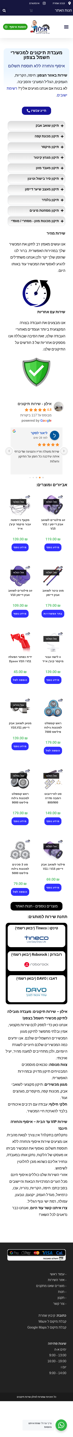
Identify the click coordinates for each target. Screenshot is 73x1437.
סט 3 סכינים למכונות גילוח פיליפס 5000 (20, 869)
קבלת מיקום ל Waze (52, 1321)
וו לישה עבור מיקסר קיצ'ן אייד (52, 659)
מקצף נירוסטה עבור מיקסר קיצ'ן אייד (20, 524)
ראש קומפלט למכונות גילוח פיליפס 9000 (20, 798)
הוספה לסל (20, 680)
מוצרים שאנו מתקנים (50, 1286)
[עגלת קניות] (31, 11)
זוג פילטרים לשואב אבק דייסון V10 (20, 592)
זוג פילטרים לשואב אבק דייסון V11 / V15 (53, 524)
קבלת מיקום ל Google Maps (46, 1327)
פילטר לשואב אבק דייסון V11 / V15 (53, 866)
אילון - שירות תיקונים (35, 404)
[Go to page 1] (40, 477)
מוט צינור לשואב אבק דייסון (53, 592)
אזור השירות (56, 1280)
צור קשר (58, 1303)
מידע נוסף (52, 547)
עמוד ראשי (57, 1274)
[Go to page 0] (43, 477)
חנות (61, 1292)
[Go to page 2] (36, 477)
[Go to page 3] (33, 477)
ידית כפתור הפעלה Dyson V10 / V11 (20, 659)
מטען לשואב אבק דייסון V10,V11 (20, 725)
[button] (4, 10)
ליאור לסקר (39, 433)
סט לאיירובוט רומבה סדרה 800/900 (53, 798)
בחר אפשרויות (53, 613)
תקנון (61, 1297)
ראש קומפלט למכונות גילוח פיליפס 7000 (53, 727)
